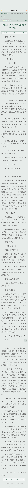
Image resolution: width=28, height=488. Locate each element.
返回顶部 (25, 340)
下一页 (22, 32)
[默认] (1, 20)
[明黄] (3, 20)
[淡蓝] (7, 20)
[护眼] (5, 20)
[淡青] (10, 20)
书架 (2, 11)
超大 (26, 20)
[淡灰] (8, 20)
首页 (2, 14)
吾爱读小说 (14, 10)
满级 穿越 (6, 14)
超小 (18, 20)
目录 (14, 32)
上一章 (5, 32)
